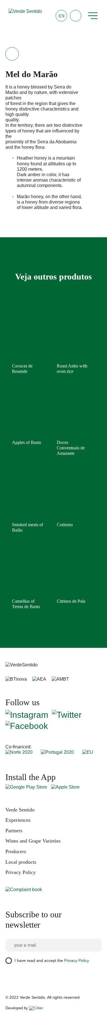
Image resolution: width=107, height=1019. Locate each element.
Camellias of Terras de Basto (26, 604)
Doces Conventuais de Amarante (71, 448)
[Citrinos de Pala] (72, 571)
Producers (15, 851)
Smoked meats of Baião (27, 527)
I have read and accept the (52, 960)
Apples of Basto (26, 442)
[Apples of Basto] (27, 412)
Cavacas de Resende (22, 368)
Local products (20, 862)
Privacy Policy (20, 872)
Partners (13, 830)
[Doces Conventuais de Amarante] (72, 412)
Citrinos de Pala (71, 601)
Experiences (18, 820)
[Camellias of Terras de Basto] (27, 571)
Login (75, 15)
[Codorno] (72, 494)
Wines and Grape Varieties (32, 841)
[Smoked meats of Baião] (27, 494)
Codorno (65, 524)
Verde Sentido (20, 810)
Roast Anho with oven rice (72, 368)
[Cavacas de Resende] (27, 336)
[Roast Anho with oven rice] (72, 336)
